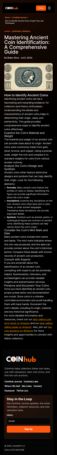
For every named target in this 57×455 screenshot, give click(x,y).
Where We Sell (12, 386)
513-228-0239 (17, 450)
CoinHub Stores (41, 8)
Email (10, 415)
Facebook (10, 390)
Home (7, 18)
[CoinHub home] (12, 8)
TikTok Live (22, 390)
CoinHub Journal (19, 18)
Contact (38, 386)
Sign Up (29, 429)
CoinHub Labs (31, 381)
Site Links (27, 386)
